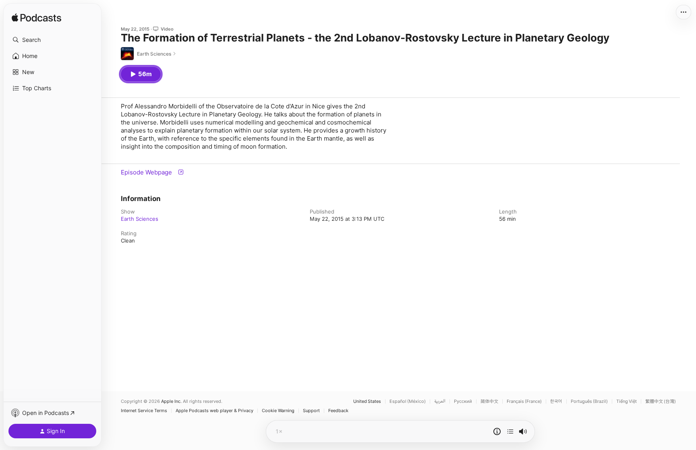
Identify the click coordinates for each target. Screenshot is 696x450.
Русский (463, 401)
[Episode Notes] (497, 431)
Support (311, 411)
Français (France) (524, 401)
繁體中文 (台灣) (660, 401)
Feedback (338, 411)
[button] (52, 40)
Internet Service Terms (144, 411)
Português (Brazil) (589, 401)
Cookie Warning (278, 411)
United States (367, 401)
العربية (439, 401)
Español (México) (407, 401)
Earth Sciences (139, 219)
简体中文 (489, 401)
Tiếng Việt (626, 401)
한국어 (556, 401)
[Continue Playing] (510, 431)
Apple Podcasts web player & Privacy (214, 411)
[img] (36, 18)
